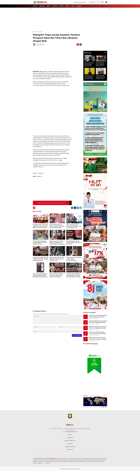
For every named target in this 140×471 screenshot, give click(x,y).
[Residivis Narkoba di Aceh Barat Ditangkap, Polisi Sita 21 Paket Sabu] (74, 235)
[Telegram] (78, 208)
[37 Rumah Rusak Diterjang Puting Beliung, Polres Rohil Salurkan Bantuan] (40, 235)
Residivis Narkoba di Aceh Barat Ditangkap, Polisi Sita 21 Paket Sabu (73, 242)
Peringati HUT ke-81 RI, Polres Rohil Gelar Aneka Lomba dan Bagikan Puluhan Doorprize (40, 226)
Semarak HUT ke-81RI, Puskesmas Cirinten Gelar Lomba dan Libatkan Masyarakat (97, 338)
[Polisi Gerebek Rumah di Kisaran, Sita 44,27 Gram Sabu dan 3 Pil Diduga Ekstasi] (57, 218)
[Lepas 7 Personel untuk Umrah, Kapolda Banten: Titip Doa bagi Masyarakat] (74, 218)
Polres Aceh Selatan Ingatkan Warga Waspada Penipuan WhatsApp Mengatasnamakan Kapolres (40, 275)
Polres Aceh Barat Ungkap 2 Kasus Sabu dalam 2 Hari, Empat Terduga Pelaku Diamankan (56, 275)
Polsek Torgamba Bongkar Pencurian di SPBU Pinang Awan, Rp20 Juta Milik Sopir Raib (100, 77)
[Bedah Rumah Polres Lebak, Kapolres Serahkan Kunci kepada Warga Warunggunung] (57, 235)
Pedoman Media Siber (70, 440)
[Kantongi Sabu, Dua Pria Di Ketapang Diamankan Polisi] (90, 71)
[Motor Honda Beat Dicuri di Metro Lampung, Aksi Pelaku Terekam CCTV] (90, 58)
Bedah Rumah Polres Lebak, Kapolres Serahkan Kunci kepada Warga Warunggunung (57, 242)
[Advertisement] (25, 29)
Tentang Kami (70, 437)
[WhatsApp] (80, 208)
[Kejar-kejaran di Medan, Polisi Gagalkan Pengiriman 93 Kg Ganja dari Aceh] (57, 251)
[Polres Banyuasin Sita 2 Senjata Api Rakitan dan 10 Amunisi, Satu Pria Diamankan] (101, 58)
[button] (102, 2)
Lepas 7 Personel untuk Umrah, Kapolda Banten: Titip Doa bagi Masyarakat (73, 226)
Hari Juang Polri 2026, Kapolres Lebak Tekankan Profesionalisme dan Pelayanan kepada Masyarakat (74, 259)
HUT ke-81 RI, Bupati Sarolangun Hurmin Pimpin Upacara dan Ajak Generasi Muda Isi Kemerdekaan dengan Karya (97, 332)
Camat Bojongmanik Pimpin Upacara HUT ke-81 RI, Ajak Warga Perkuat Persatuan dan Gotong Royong (98, 321)
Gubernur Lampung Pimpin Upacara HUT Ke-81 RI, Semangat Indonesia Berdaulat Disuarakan (98, 327)
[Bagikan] (80, 44)
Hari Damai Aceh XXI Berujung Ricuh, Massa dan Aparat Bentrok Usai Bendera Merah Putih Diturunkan (98, 316)
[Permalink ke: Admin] (34, 44)
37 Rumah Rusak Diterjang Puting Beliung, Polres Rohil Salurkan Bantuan (40, 242)
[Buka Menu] (106, 2)
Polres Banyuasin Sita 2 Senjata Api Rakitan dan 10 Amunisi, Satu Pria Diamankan (100, 64)
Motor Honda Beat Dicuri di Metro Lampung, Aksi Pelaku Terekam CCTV (89, 64)
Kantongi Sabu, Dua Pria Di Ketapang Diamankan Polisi (89, 77)
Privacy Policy (70, 449)
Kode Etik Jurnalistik (70, 446)
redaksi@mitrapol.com (71, 431)
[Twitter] (75, 208)
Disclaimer (70, 443)
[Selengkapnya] (105, 52)
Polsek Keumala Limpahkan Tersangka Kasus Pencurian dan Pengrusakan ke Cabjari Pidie (73, 275)
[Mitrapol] (41, 2)
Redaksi (70, 434)
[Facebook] (72, 208)
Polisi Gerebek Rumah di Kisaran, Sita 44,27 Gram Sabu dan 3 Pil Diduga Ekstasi (57, 226)
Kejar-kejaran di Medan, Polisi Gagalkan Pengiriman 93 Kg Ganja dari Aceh (57, 259)
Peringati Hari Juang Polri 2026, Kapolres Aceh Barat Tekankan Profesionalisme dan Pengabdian (40, 259)
